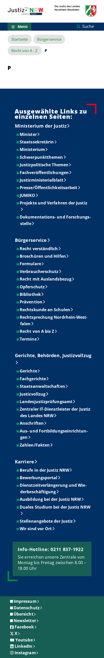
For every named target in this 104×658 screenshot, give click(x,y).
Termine (28, 339)
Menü (23, 26)
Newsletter (25, 620)
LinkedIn (24, 646)
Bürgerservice (49, 39)
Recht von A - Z (24, 50)
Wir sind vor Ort (36, 528)
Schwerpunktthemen (41, 157)
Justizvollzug (32, 394)
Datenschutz (27, 608)
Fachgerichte (33, 378)
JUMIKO (27, 195)
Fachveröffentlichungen (44, 172)
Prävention (31, 302)
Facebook (24, 627)
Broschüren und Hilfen (43, 256)
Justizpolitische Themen (44, 165)
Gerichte (28, 371)
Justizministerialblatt (41, 180)
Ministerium (32, 149)
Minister (28, 134)
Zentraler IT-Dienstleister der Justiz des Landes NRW (55, 412)
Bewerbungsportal (38, 477)
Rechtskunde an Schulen (45, 309)
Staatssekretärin (37, 142)
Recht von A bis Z (37, 331)
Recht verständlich (39, 248)
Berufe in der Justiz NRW (44, 470)
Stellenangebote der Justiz (46, 521)
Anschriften (32, 423)
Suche (88, 26)
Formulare (30, 263)
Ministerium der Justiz (41, 126)
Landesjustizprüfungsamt (46, 401)
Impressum (25, 601)
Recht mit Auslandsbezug (45, 279)
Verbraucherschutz (39, 271)
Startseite (19, 39)
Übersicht (23, 614)
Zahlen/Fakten (35, 445)
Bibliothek (30, 294)
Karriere (24, 462)
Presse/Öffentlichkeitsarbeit (48, 187)
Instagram (25, 652)
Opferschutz (32, 287)
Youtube (24, 640)
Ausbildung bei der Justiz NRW (50, 499)
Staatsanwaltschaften (42, 386)
